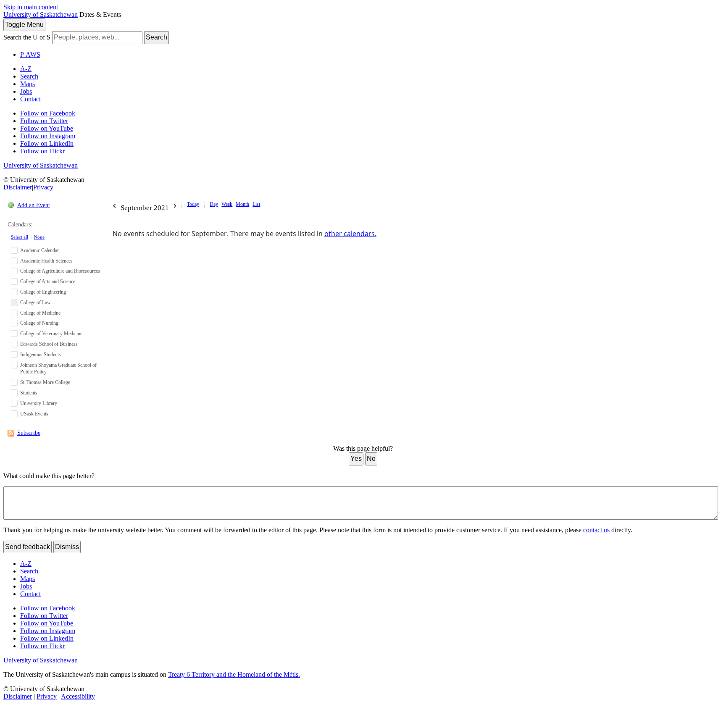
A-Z (26, 68)
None (39, 236)
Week (226, 204)
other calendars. (350, 233)
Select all (19, 236)
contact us (596, 530)
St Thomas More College (45, 382)
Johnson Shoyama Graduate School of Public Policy (58, 368)
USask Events (34, 414)
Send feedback (27, 546)
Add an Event (33, 205)
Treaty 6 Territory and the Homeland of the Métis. (234, 674)
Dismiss (67, 546)
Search (156, 37)
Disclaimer (17, 187)
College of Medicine (40, 313)
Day (214, 204)
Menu (24, 24)
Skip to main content (30, 7)
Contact (30, 99)
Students (28, 393)
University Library (38, 403)
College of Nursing (39, 323)
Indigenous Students (40, 354)
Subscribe (28, 433)
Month (242, 204)
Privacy (43, 187)
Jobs (26, 91)
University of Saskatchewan (40, 14)
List (256, 204)
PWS (30, 54)
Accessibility (78, 696)
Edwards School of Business (49, 344)
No (371, 458)
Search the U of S (26, 37)
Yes (356, 458)
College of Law (35, 302)
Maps (27, 83)
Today (193, 204)
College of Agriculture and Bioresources (60, 271)
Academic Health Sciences (46, 261)
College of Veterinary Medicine (51, 333)
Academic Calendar (39, 250)
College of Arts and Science (47, 281)
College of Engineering (43, 292)
